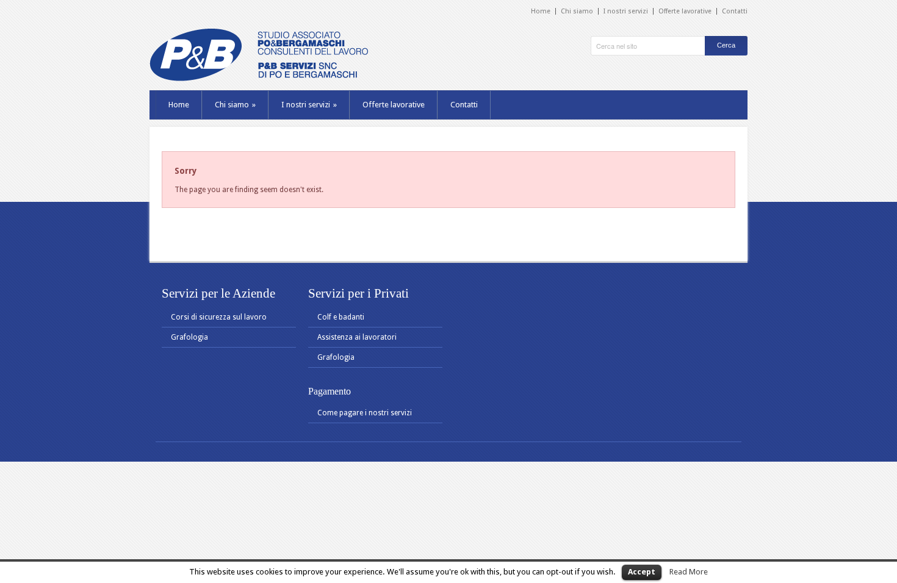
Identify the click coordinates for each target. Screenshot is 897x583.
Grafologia (189, 337)
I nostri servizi (625, 11)
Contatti (735, 11)
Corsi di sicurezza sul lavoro (219, 317)
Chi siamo (577, 11)
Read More (688, 571)
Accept (641, 571)
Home (540, 11)
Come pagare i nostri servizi (364, 413)
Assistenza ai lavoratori (357, 337)
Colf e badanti (340, 317)
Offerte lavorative (684, 11)
